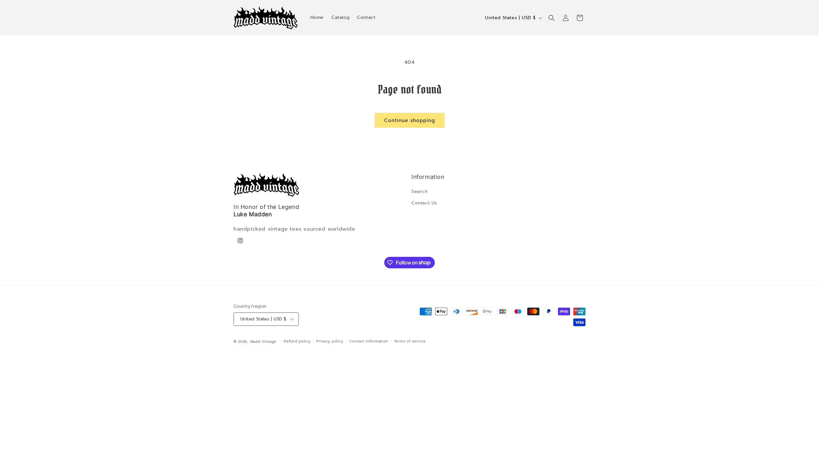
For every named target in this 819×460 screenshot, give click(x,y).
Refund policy (297, 341)
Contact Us (424, 203)
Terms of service (410, 341)
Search (419, 191)
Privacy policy (329, 341)
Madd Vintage (263, 341)
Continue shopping (409, 120)
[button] (552, 18)
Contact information (368, 341)
